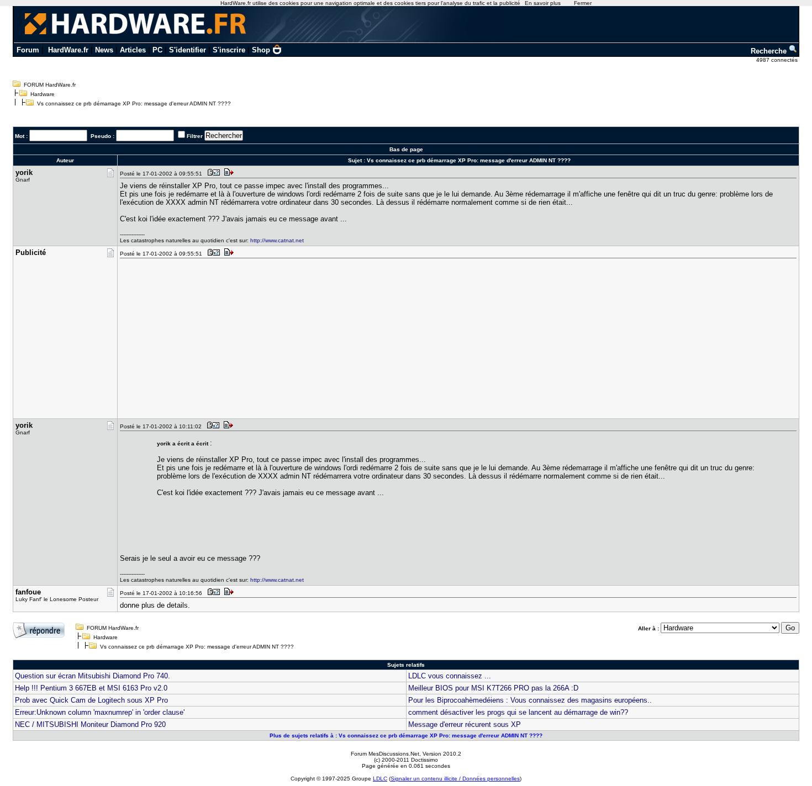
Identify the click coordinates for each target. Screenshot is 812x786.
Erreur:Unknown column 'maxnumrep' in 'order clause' (99, 712)
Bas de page (406, 149)
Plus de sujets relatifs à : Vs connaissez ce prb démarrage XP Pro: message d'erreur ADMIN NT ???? (406, 735)
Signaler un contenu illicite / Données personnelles (455, 779)
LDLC (380, 779)
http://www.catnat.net (277, 240)
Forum (28, 50)
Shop (261, 50)
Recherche (770, 51)
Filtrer (195, 136)
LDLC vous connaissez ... (449, 676)
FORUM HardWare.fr (50, 85)
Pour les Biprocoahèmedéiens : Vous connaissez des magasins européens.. (530, 700)
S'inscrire (229, 50)
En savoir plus (543, 3)
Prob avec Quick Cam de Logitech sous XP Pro (91, 700)
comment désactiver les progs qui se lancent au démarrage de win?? (518, 712)
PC (157, 50)
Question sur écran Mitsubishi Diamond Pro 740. (92, 676)
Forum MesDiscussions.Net (385, 754)
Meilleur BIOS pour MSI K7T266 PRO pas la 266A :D (493, 688)
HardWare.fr (68, 50)
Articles (133, 50)
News (104, 50)
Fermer (583, 3)
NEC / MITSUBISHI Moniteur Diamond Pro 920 (90, 724)
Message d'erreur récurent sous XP (464, 724)
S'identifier (187, 50)
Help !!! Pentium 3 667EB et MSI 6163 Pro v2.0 (91, 688)
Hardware (42, 94)
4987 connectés (777, 60)
